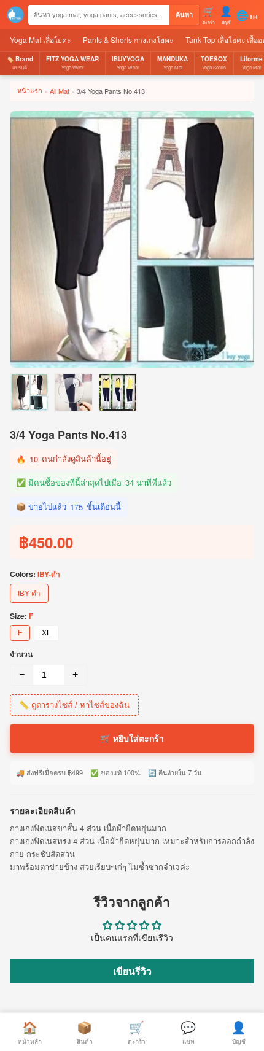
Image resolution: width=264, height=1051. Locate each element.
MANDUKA (172, 63)
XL (46, 633)
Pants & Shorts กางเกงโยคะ (128, 39)
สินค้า (85, 1031)
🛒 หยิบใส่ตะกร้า (132, 738)
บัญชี (238, 1031)
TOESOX (214, 63)
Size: (21, 615)
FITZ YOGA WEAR (72, 63)
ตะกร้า (137, 1031)
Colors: (35, 574)
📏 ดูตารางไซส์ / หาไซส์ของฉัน (74, 705)
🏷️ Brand (19, 63)
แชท (188, 1031)
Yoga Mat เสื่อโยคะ (40, 39)
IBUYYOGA (128, 63)
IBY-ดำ (29, 593)
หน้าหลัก (30, 1031)
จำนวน (21, 653)
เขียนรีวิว (132, 971)
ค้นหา (184, 14)
